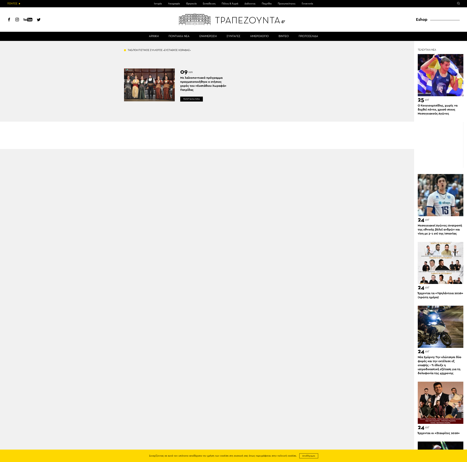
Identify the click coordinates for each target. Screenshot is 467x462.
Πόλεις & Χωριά (230, 3)
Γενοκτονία (307, 3)
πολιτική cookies (286, 456)
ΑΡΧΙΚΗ (154, 36)
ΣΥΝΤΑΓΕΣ (233, 36)
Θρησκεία (191, 3)
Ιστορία (158, 3)
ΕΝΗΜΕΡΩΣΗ (208, 36)
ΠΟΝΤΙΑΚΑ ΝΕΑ (179, 36)
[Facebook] (9, 20)
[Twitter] (38, 20)
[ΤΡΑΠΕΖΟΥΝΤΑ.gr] (233, 19)
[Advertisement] (440, 145)
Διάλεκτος (250, 3)
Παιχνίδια (267, 3)
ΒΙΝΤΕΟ (284, 36)
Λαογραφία (174, 3)
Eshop (421, 20)
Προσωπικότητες (287, 3)
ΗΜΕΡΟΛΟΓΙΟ (259, 36)
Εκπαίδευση (209, 3)
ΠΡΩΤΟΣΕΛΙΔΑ (308, 36)
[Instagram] (17, 20)
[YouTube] (27, 20)
